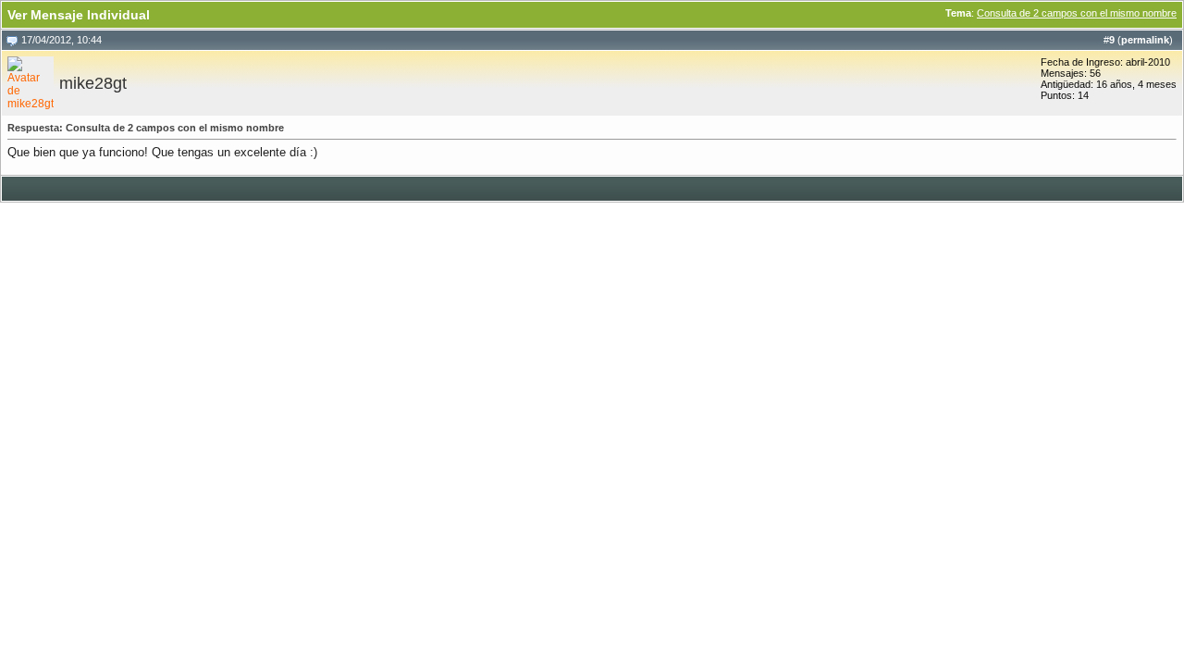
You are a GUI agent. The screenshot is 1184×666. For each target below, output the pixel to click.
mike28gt (93, 83)
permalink (1145, 39)
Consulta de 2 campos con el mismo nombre (1077, 12)
